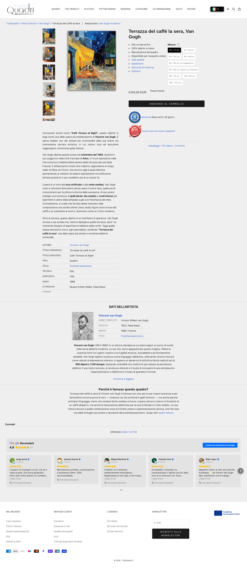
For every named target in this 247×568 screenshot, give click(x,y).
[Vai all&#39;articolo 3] (48, 72)
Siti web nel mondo (117, 526)
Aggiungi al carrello (166, 104)
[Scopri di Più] (178, 44)
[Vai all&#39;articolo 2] (48, 54)
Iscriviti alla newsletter (170, 534)
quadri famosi (166, 412)
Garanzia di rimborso (142, 67)
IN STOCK (89, 9)
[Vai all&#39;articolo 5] (48, 108)
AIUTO (179, 9)
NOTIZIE (191, 9)
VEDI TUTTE (129, 432)
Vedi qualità (137, 59)
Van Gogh (44, 23)
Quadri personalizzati (17, 531)
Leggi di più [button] (15, 478)
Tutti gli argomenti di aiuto (68, 541)
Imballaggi (154, 145)
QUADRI (56, 9)
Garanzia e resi (62, 526)
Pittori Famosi (13, 526)
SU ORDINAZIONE (162, 9)
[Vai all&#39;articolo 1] (48, 36)
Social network (115, 531)
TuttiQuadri (12, 23)
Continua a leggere (123, 379)
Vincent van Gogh (79, 245)
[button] (6, 471)
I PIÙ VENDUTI (72, 9)
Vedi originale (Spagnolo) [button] (21, 483)
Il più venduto (13, 521)
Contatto (180, 145)
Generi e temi (13, 541)
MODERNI (125, 9)
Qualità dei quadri (63, 531)
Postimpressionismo (81, 266)
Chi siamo (167, 145)
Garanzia (146, 117)
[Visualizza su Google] (12, 460)
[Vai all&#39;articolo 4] (48, 90)
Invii (56, 536)
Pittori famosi (28, 23)
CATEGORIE (142, 9)
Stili (8, 536)
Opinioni (135, 71)
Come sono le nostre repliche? (158, 131)
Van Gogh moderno (109, 23)
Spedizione (137, 63)
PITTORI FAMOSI (107, 9)
